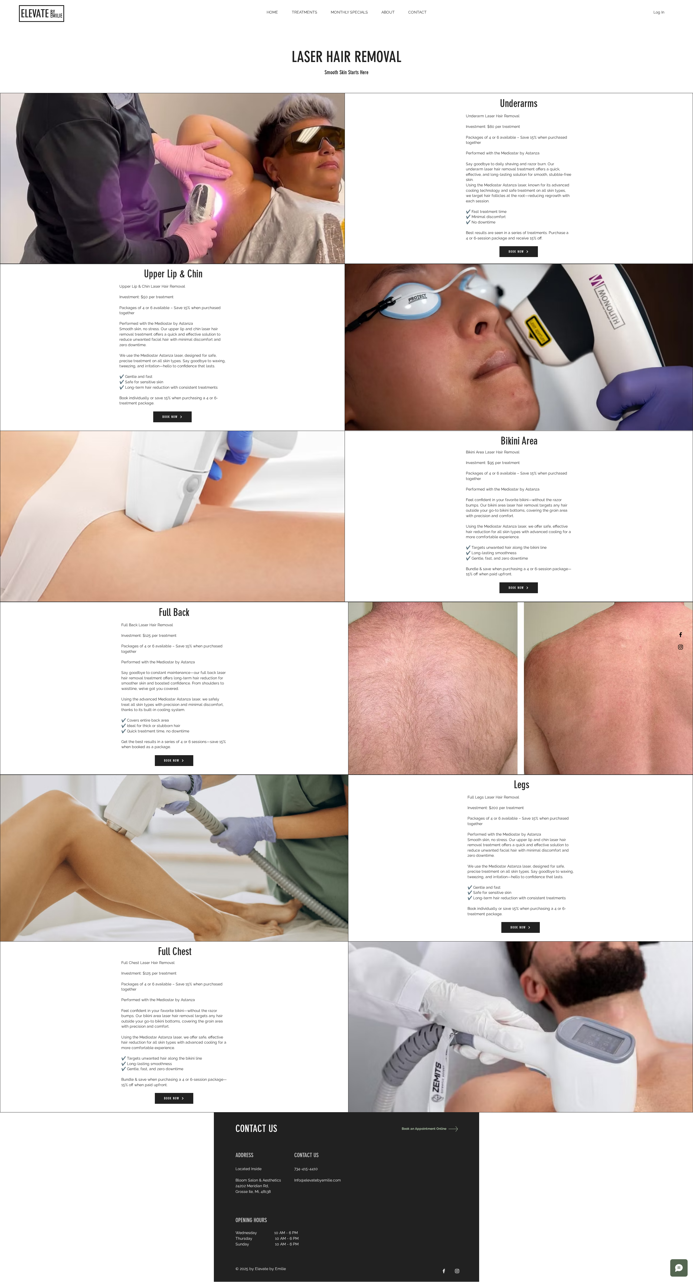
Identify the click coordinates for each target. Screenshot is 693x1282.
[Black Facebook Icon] (680, 634)
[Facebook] (444, 1271)
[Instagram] (457, 1271)
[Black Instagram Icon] (680, 647)
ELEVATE (35, 13)
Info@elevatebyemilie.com (317, 1180)
